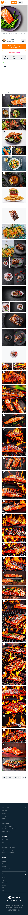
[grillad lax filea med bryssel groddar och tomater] (9, 171)
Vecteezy (4, 905)
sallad (10, 869)
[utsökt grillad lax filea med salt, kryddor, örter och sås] (13, 236)
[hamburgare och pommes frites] (13, 216)
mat (4, 869)
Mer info (5, 66)
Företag (4, 910)
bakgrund (17, 869)
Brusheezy (4, 902)
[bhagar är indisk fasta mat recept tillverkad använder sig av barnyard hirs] (5, 113)
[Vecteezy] (2, 2)
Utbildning (4, 913)
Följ (23, 41)
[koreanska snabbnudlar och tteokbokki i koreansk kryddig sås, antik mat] (13, 200)
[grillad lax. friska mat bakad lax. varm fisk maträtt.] (13, 100)
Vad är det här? (13, 63)
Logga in (21, 2)
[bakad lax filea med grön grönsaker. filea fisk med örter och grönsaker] (13, 252)
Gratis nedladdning (14, 46)
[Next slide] (22, 869)
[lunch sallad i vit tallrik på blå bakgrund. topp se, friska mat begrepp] (13, 183)
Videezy (4, 907)
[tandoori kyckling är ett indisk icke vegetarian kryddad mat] (13, 149)
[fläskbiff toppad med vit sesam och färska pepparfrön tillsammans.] (13, 135)
